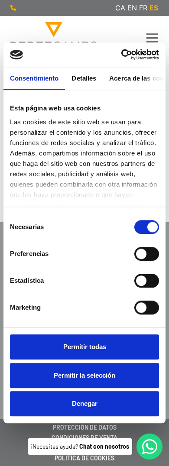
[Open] (152, 37)
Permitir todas (84, 347)
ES (154, 7)
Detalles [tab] (84, 78)
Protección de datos (85, 427)
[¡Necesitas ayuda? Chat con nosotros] (149, 447)
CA (120, 7)
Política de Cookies (84, 458)
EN (132, 7)
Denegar (85, 404)
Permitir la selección (84, 375)
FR (143, 7)
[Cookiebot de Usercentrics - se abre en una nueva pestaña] (121, 54)
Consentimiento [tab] (34, 78)
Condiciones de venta (84, 437)
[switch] (146, 254)
